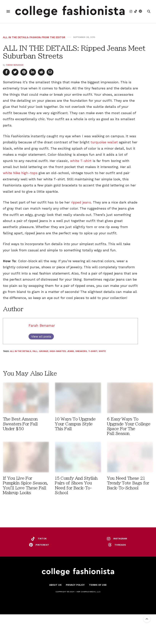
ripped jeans (81, 202)
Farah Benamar (14, 65)
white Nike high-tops (20, 173)
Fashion (35, 37)
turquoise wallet (104, 142)
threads (120, 545)
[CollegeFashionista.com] (70, 11)
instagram (120, 538)
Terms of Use (98, 585)
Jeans (70, 351)
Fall (35, 351)
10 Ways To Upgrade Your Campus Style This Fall (75, 424)
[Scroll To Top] (146, 618)
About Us (55, 585)
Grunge (43, 351)
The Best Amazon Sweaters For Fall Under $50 (20, 424)
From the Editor (53, 37)
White (102, 351)
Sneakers (81, 351)
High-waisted (58, 351)
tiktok (42, 538)
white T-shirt (81, 161)
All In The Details (15, 37)
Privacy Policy (75, 585)
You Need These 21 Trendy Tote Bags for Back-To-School (128, 483)
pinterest (42, 545)
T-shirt (92, 351)
